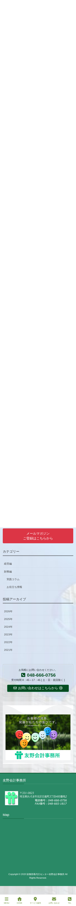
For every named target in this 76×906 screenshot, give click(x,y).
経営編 (8, 563)
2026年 (8, 611)
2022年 (8, 642)
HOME (19, 903)
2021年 (8, 649)
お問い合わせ (54, 903)
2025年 (8, 619)
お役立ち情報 (14, 586)
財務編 (8, 571)
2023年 (8, 634)
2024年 (8, 626)
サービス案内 (35, 903)
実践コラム (13, 579)
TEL (69, 903)
